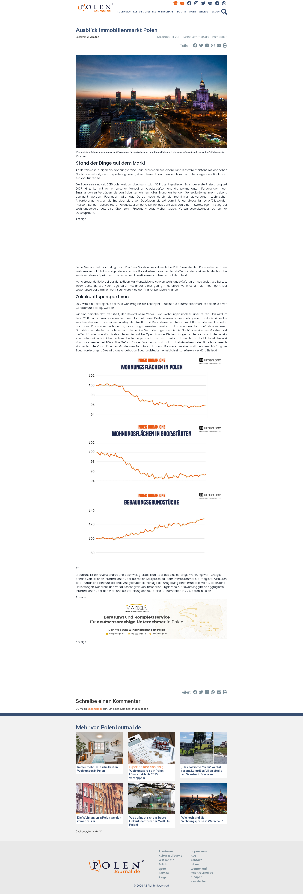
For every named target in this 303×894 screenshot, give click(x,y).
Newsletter (198, 881)
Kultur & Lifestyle (144, 11)
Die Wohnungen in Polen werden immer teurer (99, 819)
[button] (224, 12)
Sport (192, 11)
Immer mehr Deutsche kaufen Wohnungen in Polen (97, 768)
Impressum (199, 851)
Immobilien (219, 37)
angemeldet (95, 708)
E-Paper (196, 877)
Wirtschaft (165, 11)
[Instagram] (196, 3)
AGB (193, 856)
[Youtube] (182, 3)
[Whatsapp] (224, 3)
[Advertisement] (151, 243)
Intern (195, 864)
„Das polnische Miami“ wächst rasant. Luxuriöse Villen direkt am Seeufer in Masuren (201, 770)
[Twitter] (203, 3)
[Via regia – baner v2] (151, 638)
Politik (181, 11)
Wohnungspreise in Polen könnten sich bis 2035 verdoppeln (146, 774)
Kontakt (196, 860)
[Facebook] (189, 3)
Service (203, 11)
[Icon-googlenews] (175, 3)
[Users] (210, 3)
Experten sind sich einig (146, 767)
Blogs (216, 11)
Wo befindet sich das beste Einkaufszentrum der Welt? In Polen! (149, 821)
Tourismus (124, 11)
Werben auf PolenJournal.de (202, 871)
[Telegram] (217, 3)
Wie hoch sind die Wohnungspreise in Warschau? (202, 819)
